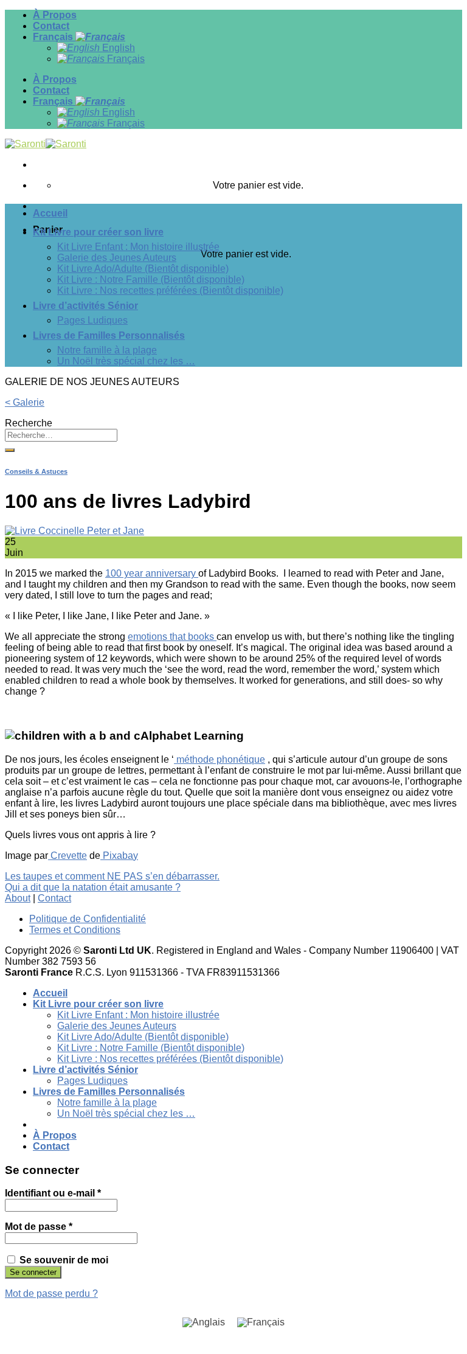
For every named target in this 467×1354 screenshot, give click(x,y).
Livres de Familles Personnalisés (109, 335)
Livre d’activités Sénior (85, 305)
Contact (51, 26)
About (17, 898)
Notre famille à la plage (107, 350)
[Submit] (10, 450)
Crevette (67, 855)
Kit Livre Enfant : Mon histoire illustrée (138, 246)
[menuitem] (203, 1322)
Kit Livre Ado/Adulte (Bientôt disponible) (143, 268)
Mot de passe (38, 1226)
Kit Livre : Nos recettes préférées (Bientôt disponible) (170, 290)
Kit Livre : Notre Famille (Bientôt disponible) (150, 279)
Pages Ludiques (92, 320)
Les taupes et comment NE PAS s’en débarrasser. (112, 876)
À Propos (55, 15)
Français (54, 37)
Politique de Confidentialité (87, 919)
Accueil (50, 213)
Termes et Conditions (74, 930)
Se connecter (33, 1272)
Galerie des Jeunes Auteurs (116, 257)
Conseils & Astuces (36, 471)
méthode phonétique (219, 759)
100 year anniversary (151, 573)
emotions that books (172, 636)
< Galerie (24, 402)
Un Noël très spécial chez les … (126, 361)
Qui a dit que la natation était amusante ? (93, 887)
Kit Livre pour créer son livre (98, 232)
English (117, 48)
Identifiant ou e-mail (53, 1193)
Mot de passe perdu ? (51, 1293)
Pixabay (119, 855)
